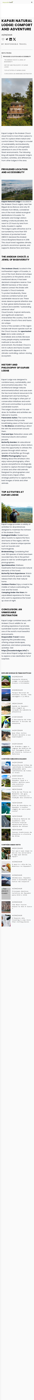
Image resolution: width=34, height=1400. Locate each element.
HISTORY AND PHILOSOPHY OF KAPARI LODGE (16, 66)
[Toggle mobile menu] (31, 2)
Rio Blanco (9, 426)
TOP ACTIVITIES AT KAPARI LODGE (15, 70)
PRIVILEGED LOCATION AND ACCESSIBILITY (17, 56)
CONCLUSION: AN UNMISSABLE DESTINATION (18, 74)
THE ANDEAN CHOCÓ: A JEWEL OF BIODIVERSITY (15, 61)
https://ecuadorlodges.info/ (14, 650)
